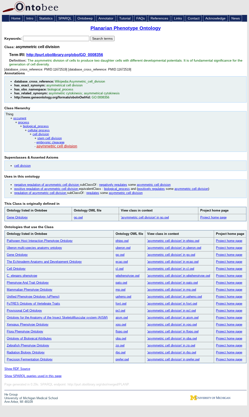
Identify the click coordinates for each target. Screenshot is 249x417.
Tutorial (125, 18)
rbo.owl (120, 352)
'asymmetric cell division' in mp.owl (171, 289)
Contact (194, 18)
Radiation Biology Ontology (26, 352)
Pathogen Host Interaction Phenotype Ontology (40, 241)
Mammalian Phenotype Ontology (29, 289)
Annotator (105, 18)
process (23, 122)
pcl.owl (120, 310)
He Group (11, 394)
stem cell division (49, 138)
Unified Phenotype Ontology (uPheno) (33, 296)
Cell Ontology (16, 268)
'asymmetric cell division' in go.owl (145, 217)
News (235, 18)
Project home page (213, 217)
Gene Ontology (17, 217)
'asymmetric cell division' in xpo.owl (172, 324)
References (159, 18)
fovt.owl (121, 303)
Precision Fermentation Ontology (30, 359)
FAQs (140, 18)
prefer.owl (122, 359)
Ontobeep (85, 18)
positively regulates (151, 189)
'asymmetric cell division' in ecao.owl (173, 261)
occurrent (19, 118)
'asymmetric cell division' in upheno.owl (174, 296)
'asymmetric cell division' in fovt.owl (172, 303)
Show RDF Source (17, 369)
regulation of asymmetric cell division (40, 193)
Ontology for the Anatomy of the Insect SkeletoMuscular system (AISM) (57, 317)
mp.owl (120, 289)
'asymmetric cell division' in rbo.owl (171, 352)
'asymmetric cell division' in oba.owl (172, 338)
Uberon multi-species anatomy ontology (34, 248)
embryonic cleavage (50, 142)
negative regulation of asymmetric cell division (47, 184)
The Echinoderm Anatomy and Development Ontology (44, 261)
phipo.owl (122, 241)
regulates (92, 193)
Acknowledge (215, 18)
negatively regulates (113, 184)
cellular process (39, 130)
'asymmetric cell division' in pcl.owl (171, 310)
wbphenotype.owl (127, 275)
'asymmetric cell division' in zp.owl (171, 345)
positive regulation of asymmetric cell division (46, 189)
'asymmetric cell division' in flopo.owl (173, 331)
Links (178, 18)
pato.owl (121, 282)
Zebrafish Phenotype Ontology (28, 345)
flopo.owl (122, 331)
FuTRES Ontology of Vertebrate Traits (33, 303)
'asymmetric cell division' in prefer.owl (173, 359)
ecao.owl (122, 261)
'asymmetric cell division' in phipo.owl (173, 241)
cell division (41, 134)
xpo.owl (121, 324)
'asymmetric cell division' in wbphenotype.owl (178, 275)
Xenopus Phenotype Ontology (27, 324)
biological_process (36, 126)
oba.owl (121, 338)
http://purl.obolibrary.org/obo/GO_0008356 (64, 55)
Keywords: (13, 38)
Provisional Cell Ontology (24, 310)
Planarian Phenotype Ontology (125, 28)
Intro (29, 18)
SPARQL (65, 18)
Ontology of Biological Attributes (29, 338)
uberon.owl (123, 248)
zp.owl (120, 345)
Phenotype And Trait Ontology (28, 282)
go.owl (78, 217)
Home (16, 18)
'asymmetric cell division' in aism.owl (173, 317)
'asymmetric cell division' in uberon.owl (174, 248)
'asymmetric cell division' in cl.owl (170, 268)
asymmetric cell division (56, 146)
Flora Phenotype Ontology (25, 331)
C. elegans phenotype (22, 275)
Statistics (46, 18)
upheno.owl (123, 296)
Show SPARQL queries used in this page (33, 376)
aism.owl (122, 317)
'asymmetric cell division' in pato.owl (172, 282)
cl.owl (120, 268)
